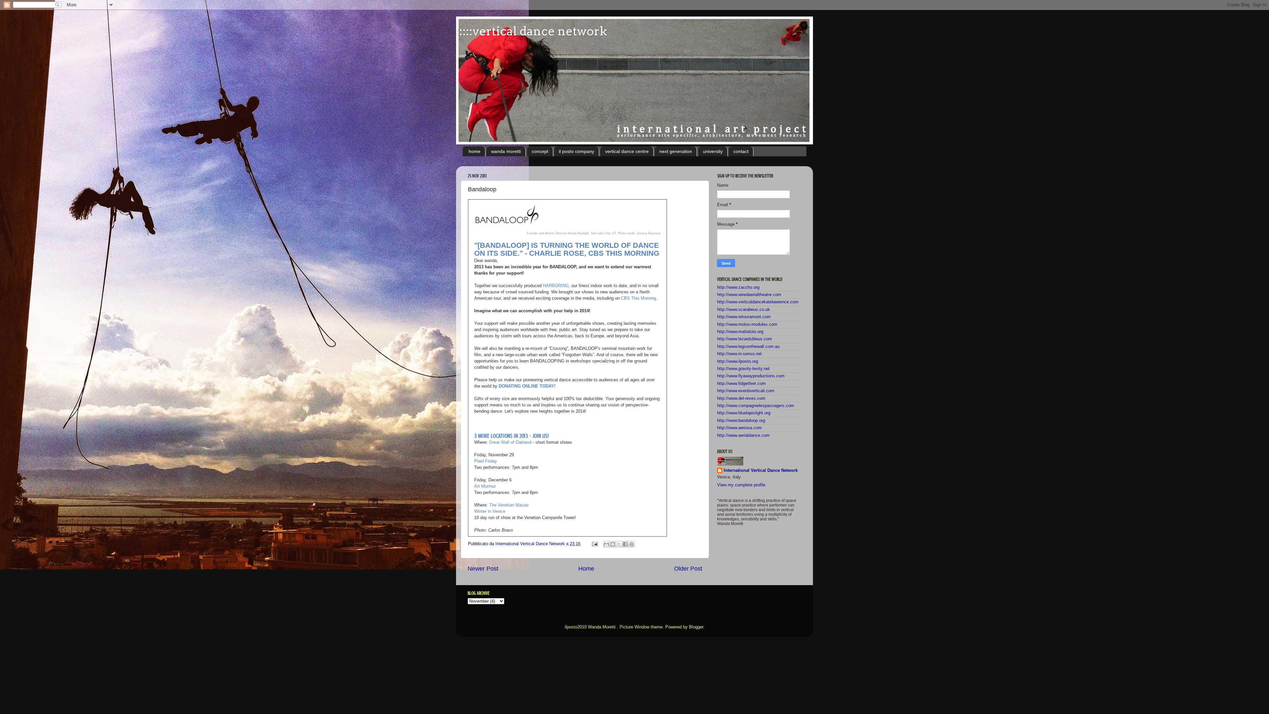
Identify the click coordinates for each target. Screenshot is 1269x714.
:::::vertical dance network (531, 31)
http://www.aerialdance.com (743, 435)
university (713, 151)
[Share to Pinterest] (631, 544)
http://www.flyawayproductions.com (751, 376)
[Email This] (606, 544)
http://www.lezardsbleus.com (744, 339)
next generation (675, 151)
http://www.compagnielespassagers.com (755, 405)
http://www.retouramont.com (744, 317)
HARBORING (556, 285)
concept (540, 151)
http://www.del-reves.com (741, 398)
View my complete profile (741, 485)
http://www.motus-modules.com (747, 324)
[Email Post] (594, 544)
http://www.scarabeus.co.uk (743, 309)
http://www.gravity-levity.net (743, 368)
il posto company (576, 151)
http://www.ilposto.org (737, 361)
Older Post (688, 568)
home (475, 151)
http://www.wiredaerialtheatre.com (749, 294)
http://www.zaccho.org (738, 287)
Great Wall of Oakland (510, 442)
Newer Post (483, 568)
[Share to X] (619, 544)
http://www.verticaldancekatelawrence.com (757, 302)
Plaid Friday (485, 461)
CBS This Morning (638, 298)
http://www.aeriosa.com (739, 428)
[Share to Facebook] (625, 544)
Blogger (696, 627)
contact (741, 151)
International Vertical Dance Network (761, 470)
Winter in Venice (489, 511)
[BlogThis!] (612, 544)
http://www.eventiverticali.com (745, 391)
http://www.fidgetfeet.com (741, 383)
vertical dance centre (627, 151)
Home (586, 568)
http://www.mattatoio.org (740, 331)
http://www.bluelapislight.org (743, 413)
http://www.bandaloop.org (741, 420)
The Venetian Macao (508, 505)
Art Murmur (485, 486)
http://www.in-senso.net (739, 354)
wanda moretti (506, 151)
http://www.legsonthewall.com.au (748, 346)
